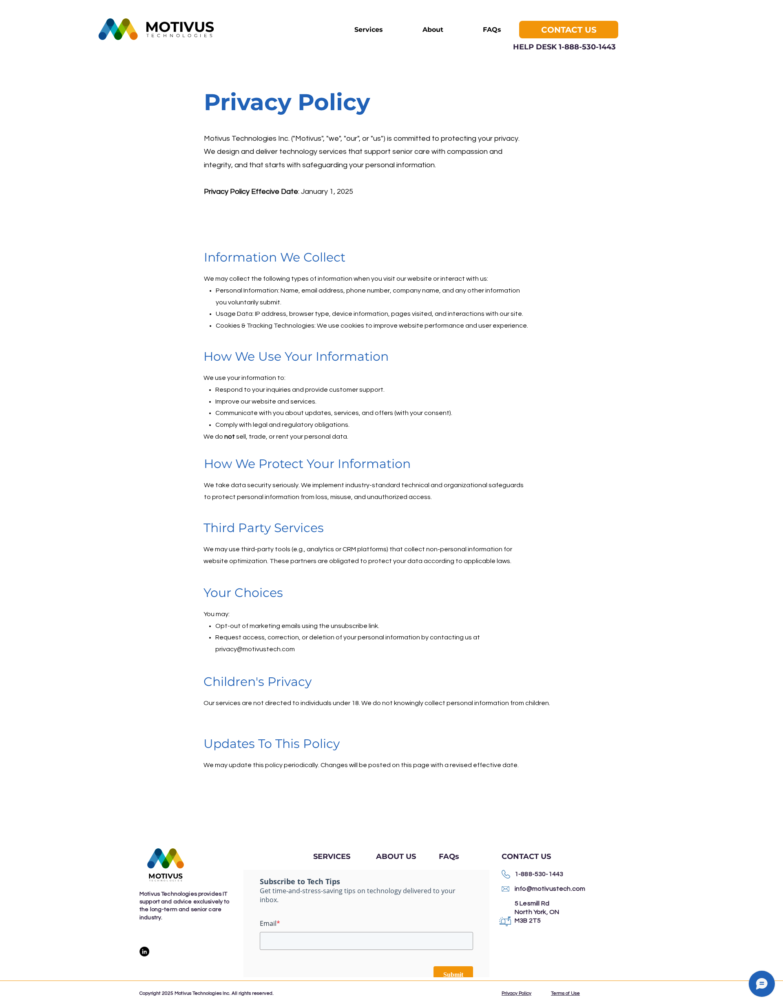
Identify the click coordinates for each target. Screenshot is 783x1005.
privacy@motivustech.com (255, 649)
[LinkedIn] (144, 951)
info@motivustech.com (550, 888)
